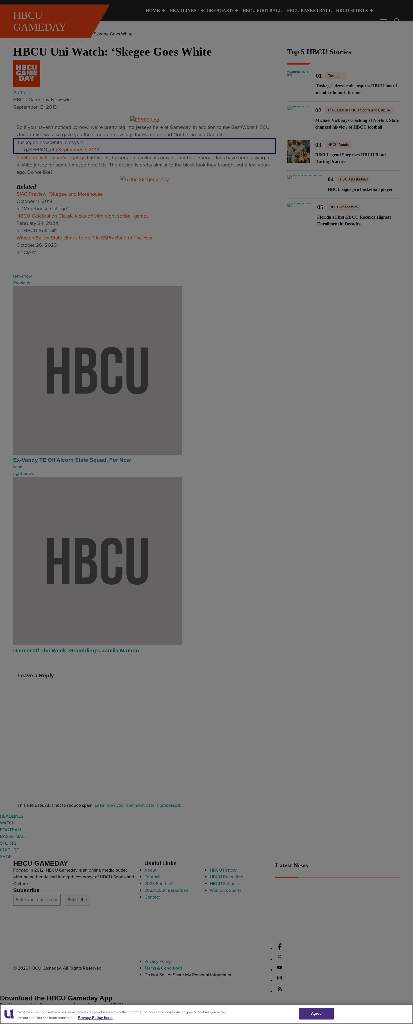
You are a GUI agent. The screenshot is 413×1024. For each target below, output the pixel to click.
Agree (316, 1013)
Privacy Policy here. (95, 1018)
